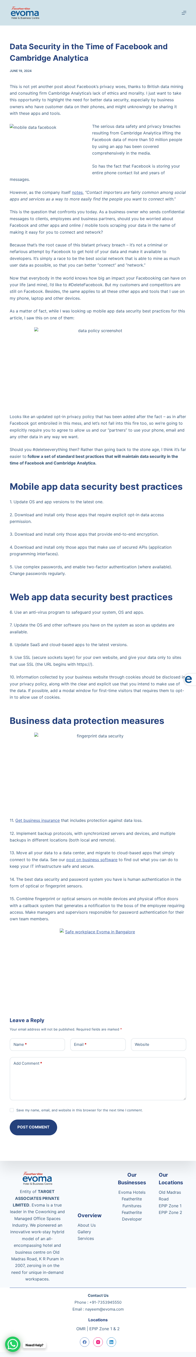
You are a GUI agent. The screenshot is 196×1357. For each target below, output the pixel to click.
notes (77, 192)
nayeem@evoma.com (104, 1309)
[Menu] (184, 12)
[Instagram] (98, 1342)
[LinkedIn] (111, 1342)
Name (20, 1044)
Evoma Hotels (131, 1192)
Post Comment (33, 1127)
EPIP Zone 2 (170, 1212)
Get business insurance (37, 820)
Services (86, 1238)
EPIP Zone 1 (170, 1205)
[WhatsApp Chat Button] (12, 1344)
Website (142, 1044)
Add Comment (28, 1063)
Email (80, 1044)
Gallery (84, 1231)
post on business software (91, 859)
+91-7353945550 (105, 1302)
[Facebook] (85, 1342)
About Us (87, 1225)
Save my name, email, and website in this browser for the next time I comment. (79, 1110)
